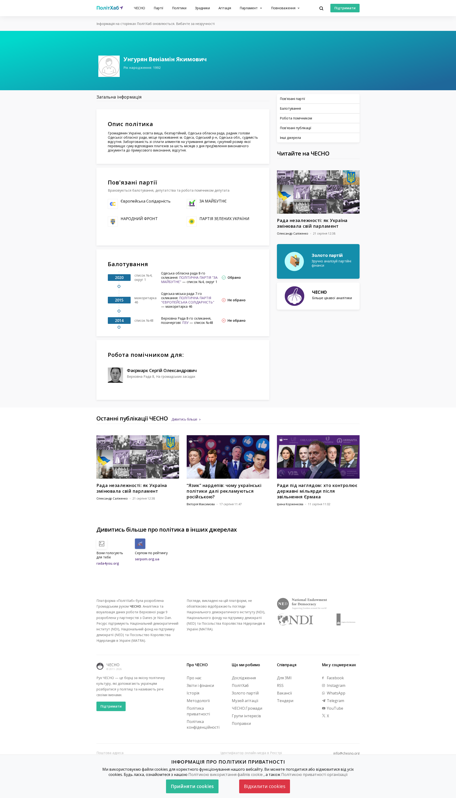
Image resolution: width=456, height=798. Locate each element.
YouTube (334, 708)
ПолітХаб (240, 685)
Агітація (224, 8)
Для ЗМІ (284, 677)
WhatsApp (335, 693)
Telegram (335, 700)
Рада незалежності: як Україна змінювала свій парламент (312, 223)
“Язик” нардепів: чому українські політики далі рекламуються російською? (224, 491)
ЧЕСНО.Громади (247, 708)
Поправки (241, 723)
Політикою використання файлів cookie (225, 774)
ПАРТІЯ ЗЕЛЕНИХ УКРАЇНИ (224, 219)
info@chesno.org (346, 753)
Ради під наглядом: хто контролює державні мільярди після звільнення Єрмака (317, 491)
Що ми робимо (246, 665)
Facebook (335, 677)
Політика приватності (198, 711)
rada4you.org (107, 563)
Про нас (194, 677)
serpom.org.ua (147, 559)
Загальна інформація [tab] (119, 97)
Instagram (335, 685)
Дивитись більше (184, 419)
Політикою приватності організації (314, 774)
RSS (280, 685)
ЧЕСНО (139, 8)
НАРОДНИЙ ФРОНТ (139, 219)
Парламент (249, 8)
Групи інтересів (246, 715)
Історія (193, 693)
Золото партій (245, 693)
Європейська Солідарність (146, 201)
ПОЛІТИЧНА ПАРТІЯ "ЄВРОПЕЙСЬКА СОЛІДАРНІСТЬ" (187, 300)
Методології (198, 700)
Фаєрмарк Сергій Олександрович (162, 370)
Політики (179, 8)
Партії (158, 8)
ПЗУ (185, 322)
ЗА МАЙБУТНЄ (213, 201)
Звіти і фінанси (200, 685)
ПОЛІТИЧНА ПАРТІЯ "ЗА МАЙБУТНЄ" (189, 279)
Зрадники (202, 8)
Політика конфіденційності (203, 724)
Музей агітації (245, 700)
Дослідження (244, 677)
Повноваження (283, 8)
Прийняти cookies (192, 786)
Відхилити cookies (264, 786)
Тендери (285, 700)
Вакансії (284, 693)
